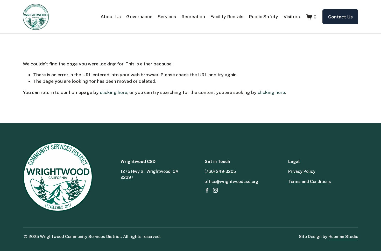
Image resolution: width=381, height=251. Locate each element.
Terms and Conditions (309, 181)
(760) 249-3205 (220, 171)
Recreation (193, 16)
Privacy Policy (301, 171)
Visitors (292, 16)
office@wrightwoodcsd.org (231, 181)
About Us (111, 16)
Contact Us (340, 16)
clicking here (113, 92)
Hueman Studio (343, 236)
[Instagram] (215, 190)
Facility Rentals (226, 16)
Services (167, 16)
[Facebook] (207, 190)
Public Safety (263, 16)
